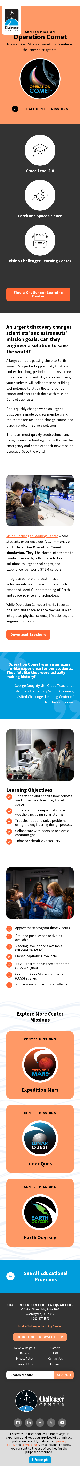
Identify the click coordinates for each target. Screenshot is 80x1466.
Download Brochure (28, 634)
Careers (55, 1348)
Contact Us (55, 1358)
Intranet (55, 1364)
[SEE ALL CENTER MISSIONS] (40, 116)
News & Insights (24, 1348)
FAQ (55, 1353)
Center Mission (40, 31)
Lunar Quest (40, 1163)
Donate (25, 1353)
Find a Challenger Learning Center (38, 294)
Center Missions (40, 1039)
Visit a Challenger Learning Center (32, 536)
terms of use (30, 1445)
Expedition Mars (40, 1089)
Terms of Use (24, 1364)
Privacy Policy (24, 1358)
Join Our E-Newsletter (40, 1337)
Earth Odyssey (40, 1237)
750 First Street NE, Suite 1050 (40, 1309)
